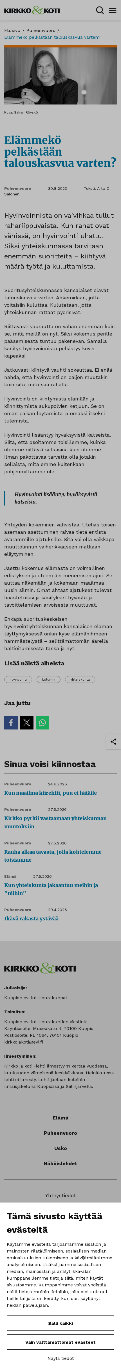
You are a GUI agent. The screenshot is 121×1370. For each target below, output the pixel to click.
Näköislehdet (60, 1163)
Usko (60, 1148)
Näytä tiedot (61, 1358)
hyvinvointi (18, 679)
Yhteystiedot (60, 1195)
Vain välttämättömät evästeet (60, 1342)
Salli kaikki (60, 1323)
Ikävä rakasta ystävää (31, 918)
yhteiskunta (80, 679)
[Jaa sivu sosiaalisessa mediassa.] (113, 741)
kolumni (48, 679)
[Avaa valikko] (112, 10)
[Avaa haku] (100, 10)
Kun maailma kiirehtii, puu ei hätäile (50, 793)
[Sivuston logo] (32, 9)
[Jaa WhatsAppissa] (42, 722)
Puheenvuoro (40, 30)
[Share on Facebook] (11, 722)
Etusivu (12, 30)
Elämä (10, 876)
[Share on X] (26, 722)
